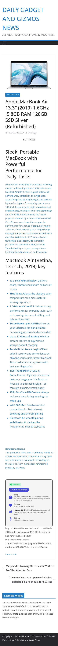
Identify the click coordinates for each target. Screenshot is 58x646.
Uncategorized (13, 95)
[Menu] (4, 43)
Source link (10, 554)
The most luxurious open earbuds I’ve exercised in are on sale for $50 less (30, 579)
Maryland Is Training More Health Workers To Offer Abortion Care (30, 568)
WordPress (34, 640)
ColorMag (19, 640)
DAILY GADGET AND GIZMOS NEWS (23, 19)
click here (19, 467)
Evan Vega (32, 133)
